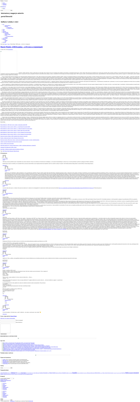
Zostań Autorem (5, 387)
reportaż (5, 374)
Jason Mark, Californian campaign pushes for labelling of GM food (12, 149)
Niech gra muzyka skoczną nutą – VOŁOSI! (26, 343)
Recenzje (4, 39)
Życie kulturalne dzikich (28, 374)
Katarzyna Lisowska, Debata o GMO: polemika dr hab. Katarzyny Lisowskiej (13, 136)
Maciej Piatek (13, 316)
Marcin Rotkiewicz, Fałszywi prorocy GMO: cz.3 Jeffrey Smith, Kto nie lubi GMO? (15, 130)
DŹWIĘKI (7, 33)
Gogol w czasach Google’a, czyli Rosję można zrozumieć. (34, 344)
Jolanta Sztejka (52, 372)
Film (5, 41)
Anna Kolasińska (3, 372)
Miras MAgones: (5, 360)
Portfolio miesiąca (10, 36)
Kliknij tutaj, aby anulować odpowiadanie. (7, 318)
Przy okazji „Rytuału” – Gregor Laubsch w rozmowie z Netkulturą (38, 345)
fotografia (23, 372)
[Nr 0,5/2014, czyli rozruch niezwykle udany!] (11, 342)
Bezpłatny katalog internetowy (5, 380)
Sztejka (13, 374)
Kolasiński (64, 372)
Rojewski (8, 374)
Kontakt (4, 386)
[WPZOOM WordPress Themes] (30, 401)
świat (23, 374)
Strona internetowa (19, 322)
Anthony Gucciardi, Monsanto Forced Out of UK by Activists (11, 141)
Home (6, 44)
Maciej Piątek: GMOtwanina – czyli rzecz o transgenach (21, 47)
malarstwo (81, 372)
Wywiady (4, 42)
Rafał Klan (123, 372)
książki (74, 373)
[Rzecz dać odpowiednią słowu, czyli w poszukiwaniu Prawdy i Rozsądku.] (6, 349)
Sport (3, 30)
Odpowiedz (5, 165)
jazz (48, 372)
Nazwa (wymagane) (19, 320)
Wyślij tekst (5, 388)
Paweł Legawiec (110, 372)
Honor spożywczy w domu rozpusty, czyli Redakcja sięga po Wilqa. (39, 347)
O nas (4, 2)
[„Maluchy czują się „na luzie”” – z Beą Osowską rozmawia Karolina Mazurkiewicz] (17, 348)
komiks (67, 372)
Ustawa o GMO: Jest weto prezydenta (7, 143)
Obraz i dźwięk (105, 372)
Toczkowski (15, 374)
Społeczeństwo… (8, 25)
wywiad (19, 374)
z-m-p (21, 374)
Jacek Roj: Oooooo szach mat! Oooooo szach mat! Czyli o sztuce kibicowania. (44, 346)
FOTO (6, 35)
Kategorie (2, 378)
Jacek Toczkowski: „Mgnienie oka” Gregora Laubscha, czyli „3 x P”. (40, 350)
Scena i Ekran (5, 38)
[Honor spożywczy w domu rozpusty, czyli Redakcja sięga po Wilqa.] (15, 347)
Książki (6, 40)
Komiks (6, 37)
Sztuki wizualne (7, 34)
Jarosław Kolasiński (44, 372)
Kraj (3, 24)
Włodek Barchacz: (6, 362)
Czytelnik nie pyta (10, 28)
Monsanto (11, 151)
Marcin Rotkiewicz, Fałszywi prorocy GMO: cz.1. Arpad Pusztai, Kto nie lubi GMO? (15, 126)
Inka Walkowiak (36, 372)
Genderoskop (9, 27)
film (16, 372)
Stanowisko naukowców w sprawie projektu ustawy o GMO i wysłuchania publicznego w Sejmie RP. (18, 145)
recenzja (131, 372)
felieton (13, 373)
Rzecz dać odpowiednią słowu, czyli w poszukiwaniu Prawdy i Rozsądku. (22, 349)
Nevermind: (5, 361)
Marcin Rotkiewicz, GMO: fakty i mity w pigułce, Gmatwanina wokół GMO (13, 124)
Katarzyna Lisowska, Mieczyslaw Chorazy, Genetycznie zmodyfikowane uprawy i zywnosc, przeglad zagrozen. (19, 139)
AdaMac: (4, 359)
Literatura (4, 31)
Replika (1, 374)
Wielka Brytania (16, 151)
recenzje (136, 373)
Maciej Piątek (7, 151)
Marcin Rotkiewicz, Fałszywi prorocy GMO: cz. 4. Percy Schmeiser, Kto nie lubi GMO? (15, 132)
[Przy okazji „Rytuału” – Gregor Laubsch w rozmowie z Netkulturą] (15, 345)
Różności (6, 26)
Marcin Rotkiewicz (9, 193)
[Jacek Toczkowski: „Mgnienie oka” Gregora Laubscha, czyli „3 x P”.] (15, 350)
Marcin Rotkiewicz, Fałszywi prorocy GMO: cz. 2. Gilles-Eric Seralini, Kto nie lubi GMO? (16, 128)
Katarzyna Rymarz (59, 372)
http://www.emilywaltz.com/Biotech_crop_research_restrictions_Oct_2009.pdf (52, 229)
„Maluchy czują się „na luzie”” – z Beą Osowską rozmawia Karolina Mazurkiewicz (46, 348)
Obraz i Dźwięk (5, 32)
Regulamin (4, 3)
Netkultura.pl (12, 401)
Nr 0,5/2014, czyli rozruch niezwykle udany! (27, 342)
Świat (4, 29)
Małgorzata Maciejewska (91, 372)
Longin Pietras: (5, 363)
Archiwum (4, 4)
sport (11, 374)
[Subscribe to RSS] (4, 8)
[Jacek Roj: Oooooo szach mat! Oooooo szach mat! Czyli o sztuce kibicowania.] (17, 346)
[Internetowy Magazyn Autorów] (3, 6)
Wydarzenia (5, 389)
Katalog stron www (3, 379)
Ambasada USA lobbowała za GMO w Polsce (8, 147)
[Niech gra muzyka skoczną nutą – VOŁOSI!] (11, 343)
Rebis (127, 373)
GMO (4, 151)
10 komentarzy (10, 49)
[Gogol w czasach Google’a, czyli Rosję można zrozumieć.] (13, 344)
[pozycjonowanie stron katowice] (70, 399)
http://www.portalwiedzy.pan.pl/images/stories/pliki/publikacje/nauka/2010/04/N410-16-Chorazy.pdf (76, 187)
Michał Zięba (97, 372)
